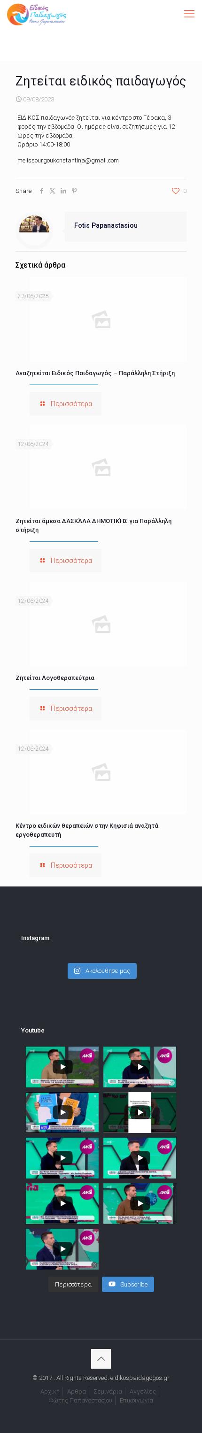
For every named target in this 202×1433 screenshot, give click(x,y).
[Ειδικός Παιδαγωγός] (36, 14)
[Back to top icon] (101, 1359)
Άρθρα (76, 1391)
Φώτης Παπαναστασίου (80, 1400)
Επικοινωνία (136, 1400)
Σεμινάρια (107, 1391)
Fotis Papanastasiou (106, 225)
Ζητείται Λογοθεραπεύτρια (55, 677)
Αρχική (50, 1391)
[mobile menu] (189, 14)
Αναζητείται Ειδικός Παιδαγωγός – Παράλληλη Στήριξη (95, 373)
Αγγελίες (143, 1391)
